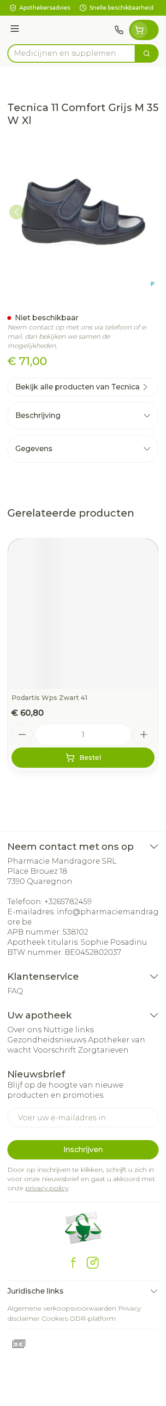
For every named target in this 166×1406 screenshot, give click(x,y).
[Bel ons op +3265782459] (119, 30)
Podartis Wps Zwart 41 (50, 698)
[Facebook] (73, 1263)
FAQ (15, 991)
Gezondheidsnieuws (46, 1039)
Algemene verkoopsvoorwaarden (61, 1308)
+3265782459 (68, 901)
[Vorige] (16, 212)
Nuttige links (68, 1029)
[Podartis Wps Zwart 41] (83, 614)
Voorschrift (54, 1050)
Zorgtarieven (103, 1050)
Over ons (24, 1029)
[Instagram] (93, 1263)
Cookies (55, 1318)
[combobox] (71, 53)
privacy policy (46, 1188)
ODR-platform (93, 1318)
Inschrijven (83, 1149)
